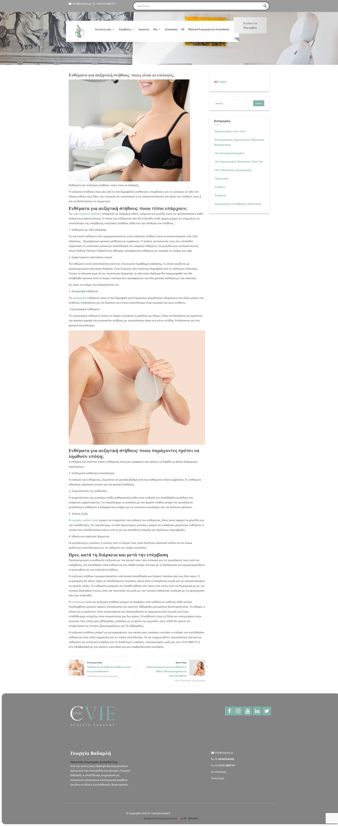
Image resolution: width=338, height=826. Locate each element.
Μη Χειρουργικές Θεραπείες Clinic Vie (239, 161)
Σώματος (220, 195)
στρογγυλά (79, 297)
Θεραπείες (144, 29)
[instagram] (238, 711)
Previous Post (109, 667)
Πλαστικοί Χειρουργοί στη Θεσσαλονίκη (208, 29)
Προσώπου (222, 178)
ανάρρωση (78, 601)
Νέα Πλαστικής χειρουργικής (102, 676)
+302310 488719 (105, 3)
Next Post (166, 669)
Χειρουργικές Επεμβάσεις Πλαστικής (238, 203)
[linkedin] (257, 711)
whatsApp (220, 771)
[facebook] (229, 711)
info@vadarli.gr (81, 3)
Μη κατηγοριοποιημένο (229, 153)
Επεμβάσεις (125, 29)
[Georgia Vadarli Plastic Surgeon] (79, 31)
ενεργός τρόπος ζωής (84, 520)
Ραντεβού (250, 25)
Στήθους (220, 186)
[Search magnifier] (265, 6)
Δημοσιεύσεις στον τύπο (230, 131)
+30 (223, 758)
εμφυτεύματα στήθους (87, 213)
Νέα (155, 29)
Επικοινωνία (171, 29)
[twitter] (266, 711)
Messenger (217, 778)
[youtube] (247, 711)
